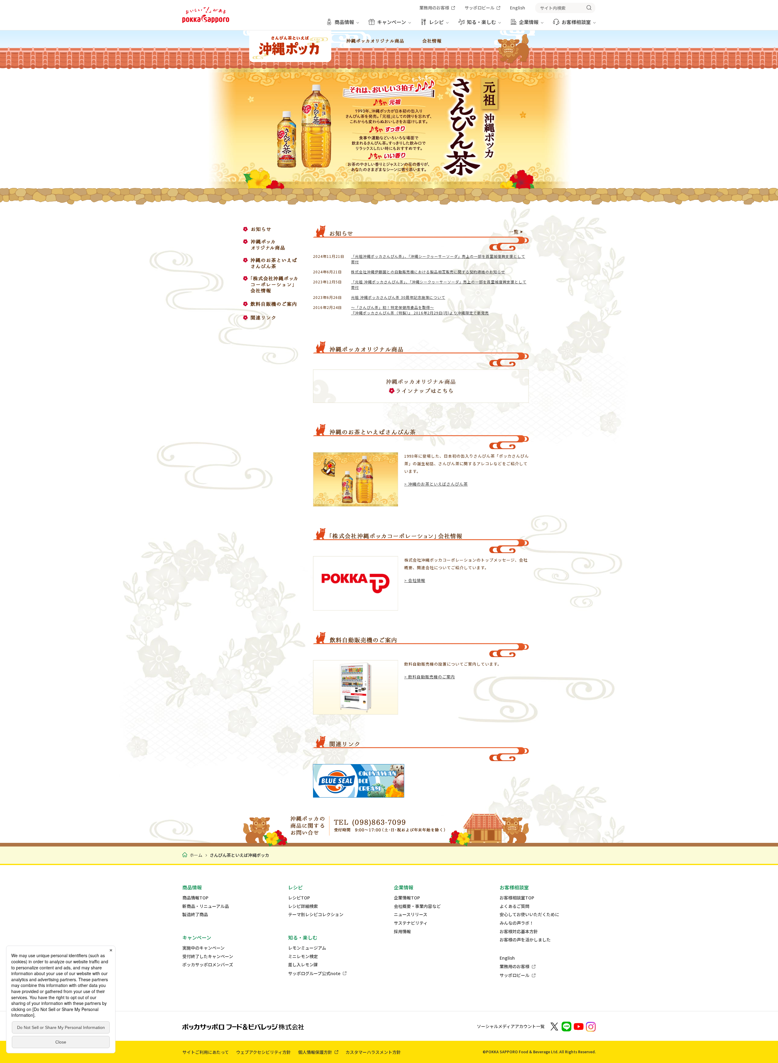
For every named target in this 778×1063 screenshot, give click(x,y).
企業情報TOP (407, 898)
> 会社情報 (414, 580)
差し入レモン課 (303, 965)
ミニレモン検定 (303, 956)
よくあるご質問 (514, 906)
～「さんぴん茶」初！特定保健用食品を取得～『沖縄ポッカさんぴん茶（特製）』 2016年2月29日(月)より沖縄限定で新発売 (420, 310)
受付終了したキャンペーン (207, 956)
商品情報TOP (195, 898)
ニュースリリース (410, 914)
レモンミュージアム (307, 948)
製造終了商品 (195, 914)
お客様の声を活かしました (525, 940)
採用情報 (402, 931)
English (507, 958)
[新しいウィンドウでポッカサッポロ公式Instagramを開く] (591, 1026)
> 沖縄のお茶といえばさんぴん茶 (436, 484)
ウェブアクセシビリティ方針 (263, 1052)
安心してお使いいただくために (529, 914)
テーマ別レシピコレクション (315, 914)
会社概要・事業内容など (417, 906)
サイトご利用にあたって (205, 1052)
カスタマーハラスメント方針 (373, 1052)
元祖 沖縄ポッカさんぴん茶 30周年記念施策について (398, 297)
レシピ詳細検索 (303, 906)
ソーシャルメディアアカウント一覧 (511, 1026)
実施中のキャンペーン (203, 948)
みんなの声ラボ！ (517, 923)
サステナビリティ (411, 923)
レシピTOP (299, 898)
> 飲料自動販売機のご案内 (429, 677)
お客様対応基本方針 (519, 931)
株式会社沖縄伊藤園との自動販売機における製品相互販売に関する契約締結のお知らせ (428, 271)
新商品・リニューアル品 (205, 906)
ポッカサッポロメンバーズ (207, 965)
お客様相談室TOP (517, 898)
